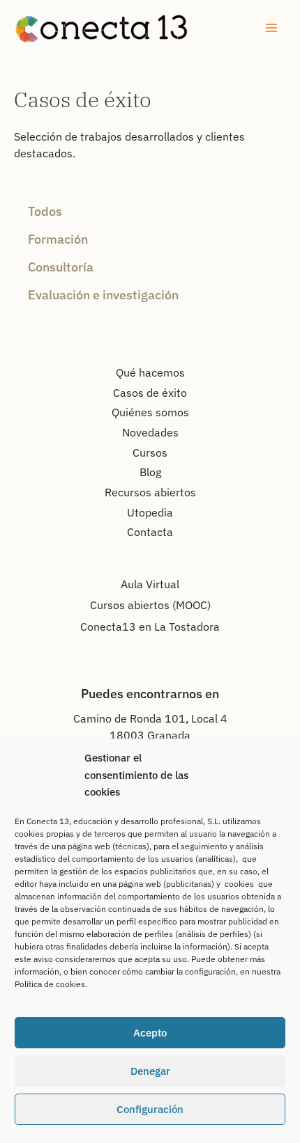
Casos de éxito (150, 392)
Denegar (150, 1071)
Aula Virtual (150, 584)
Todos (45, 211)
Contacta (150, 531)
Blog (150, 472)
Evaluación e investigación (103, 294)
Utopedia (150, 512)
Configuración (150, 1109)
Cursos (150, 452)
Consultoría (60, 266)
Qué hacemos (150, 372)
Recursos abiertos (150, 492)
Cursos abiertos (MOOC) (150, 605)
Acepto (150, 1032)
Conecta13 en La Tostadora (150, 626)
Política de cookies (50, 984)
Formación (58, 238)
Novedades (150, 432)
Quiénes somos (150, 412)
